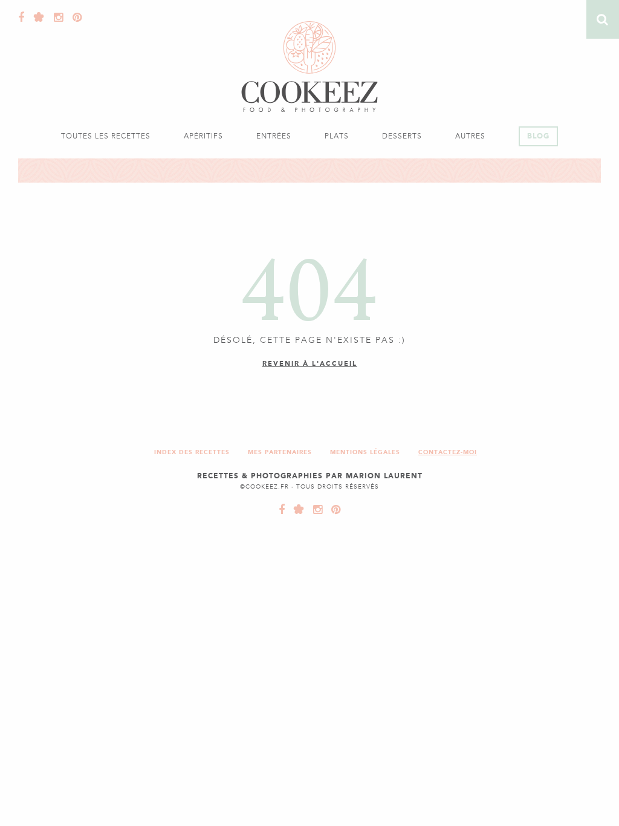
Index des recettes (192, 452)
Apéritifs (203, 136)
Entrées (273, 136)
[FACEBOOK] (282, 509)
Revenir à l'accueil (309, 364)
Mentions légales (365, 452)
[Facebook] (21, 17)
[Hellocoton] (36, 17)
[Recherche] (602, 19)
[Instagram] (55, 17)
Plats (337, 136)
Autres (470, 136)
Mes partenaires (280, 452)
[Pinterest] (74, 17)
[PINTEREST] (333, 509)
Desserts (402, 136)
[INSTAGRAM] (315, 509)
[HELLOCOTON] (296, 509)
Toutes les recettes (106, 136)
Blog (538, 136)
